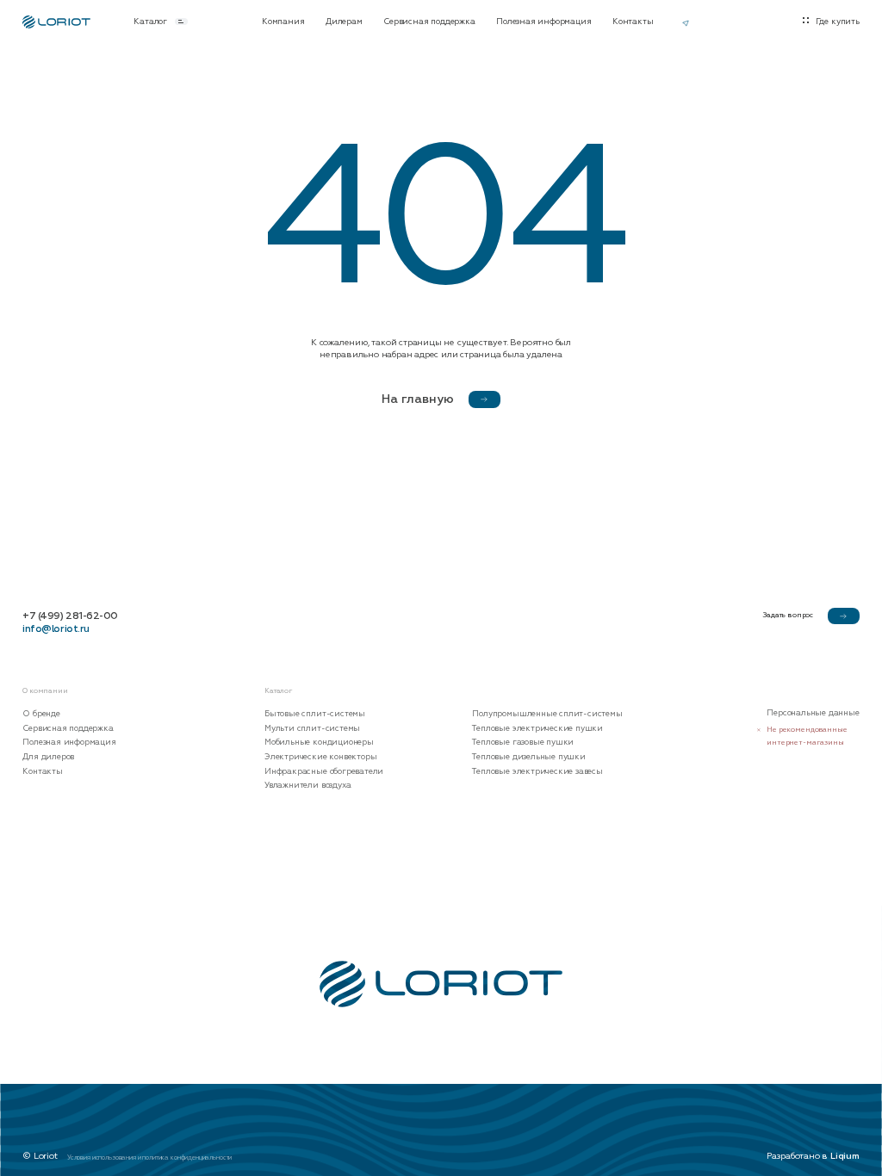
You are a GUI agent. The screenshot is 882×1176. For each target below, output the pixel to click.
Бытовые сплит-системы (314, 714)
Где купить (838, 21)
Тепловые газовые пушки (523, 742)
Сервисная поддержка (429, 21)
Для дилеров (48, 757)
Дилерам (344, 21)
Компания (283, 21)
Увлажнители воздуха (307, 785)
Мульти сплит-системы (312, 728)
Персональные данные (813, 713)
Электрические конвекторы (320, 757)
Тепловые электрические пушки (537, 728)
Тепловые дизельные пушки (528, 757)
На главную (418, 399)
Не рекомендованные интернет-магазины (807, 736)
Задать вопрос (787, 615)
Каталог (150, 21)
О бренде (40, 714)
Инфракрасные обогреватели (323, 772)
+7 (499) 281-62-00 (70, 616)
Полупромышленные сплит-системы (547, 714)
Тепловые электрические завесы (537, 772)
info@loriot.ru (55, 629)
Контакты (632, 21)
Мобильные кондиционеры (319, 742)
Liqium (845, 1155)
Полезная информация (543, 21)
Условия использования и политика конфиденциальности (149, 1157)
